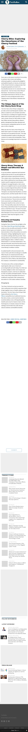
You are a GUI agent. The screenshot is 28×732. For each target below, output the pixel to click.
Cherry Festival (15, 319)
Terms (22, 728)
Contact (11, 728)
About (5, 728)
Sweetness (23, 319)
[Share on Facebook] (6, 73)
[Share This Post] (9, 73)
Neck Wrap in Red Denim (15, 226)
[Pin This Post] (15, 73)
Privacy (17, 728)
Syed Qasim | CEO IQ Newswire (16, 46)
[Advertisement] (14, 19)
